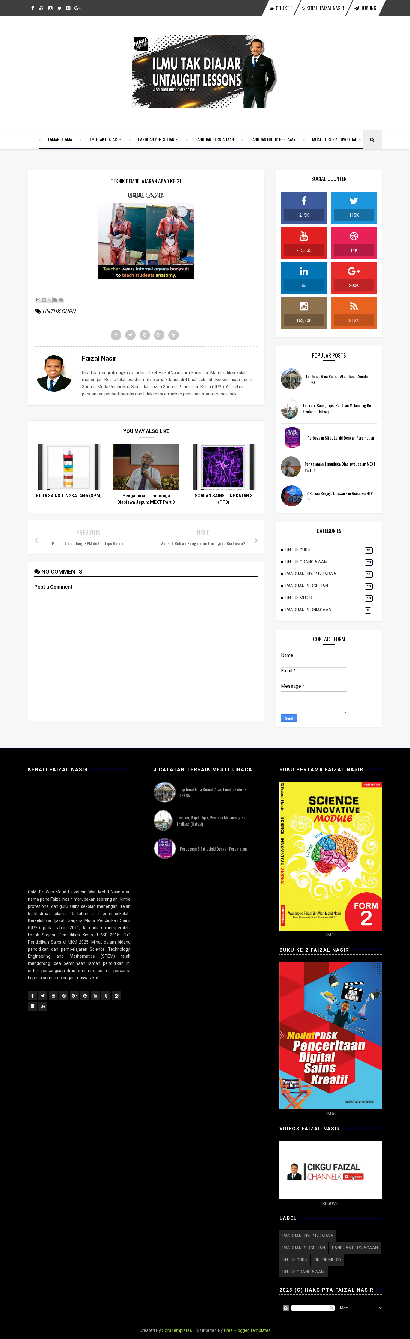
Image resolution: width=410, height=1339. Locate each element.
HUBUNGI (369, 8)
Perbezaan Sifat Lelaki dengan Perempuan (340, 437)
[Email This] (38, 300)
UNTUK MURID (298, 597)
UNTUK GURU (58, 311)
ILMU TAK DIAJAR (103, 139)
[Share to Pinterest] (61, 300)
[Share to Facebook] (55, 300)
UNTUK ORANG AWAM (306, 561)
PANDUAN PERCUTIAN (156, 139)
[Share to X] (50, 300)
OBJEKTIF (284, 8)
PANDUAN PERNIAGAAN (214, 139)
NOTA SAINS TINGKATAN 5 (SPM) (69, 495)
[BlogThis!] (44, 300)
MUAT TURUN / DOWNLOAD (334, 139)
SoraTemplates (177, 1330)
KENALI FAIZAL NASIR (325, 8)
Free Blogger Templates (247, 1330)
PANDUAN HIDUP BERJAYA (271, 139)
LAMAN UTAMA (60, 139)
